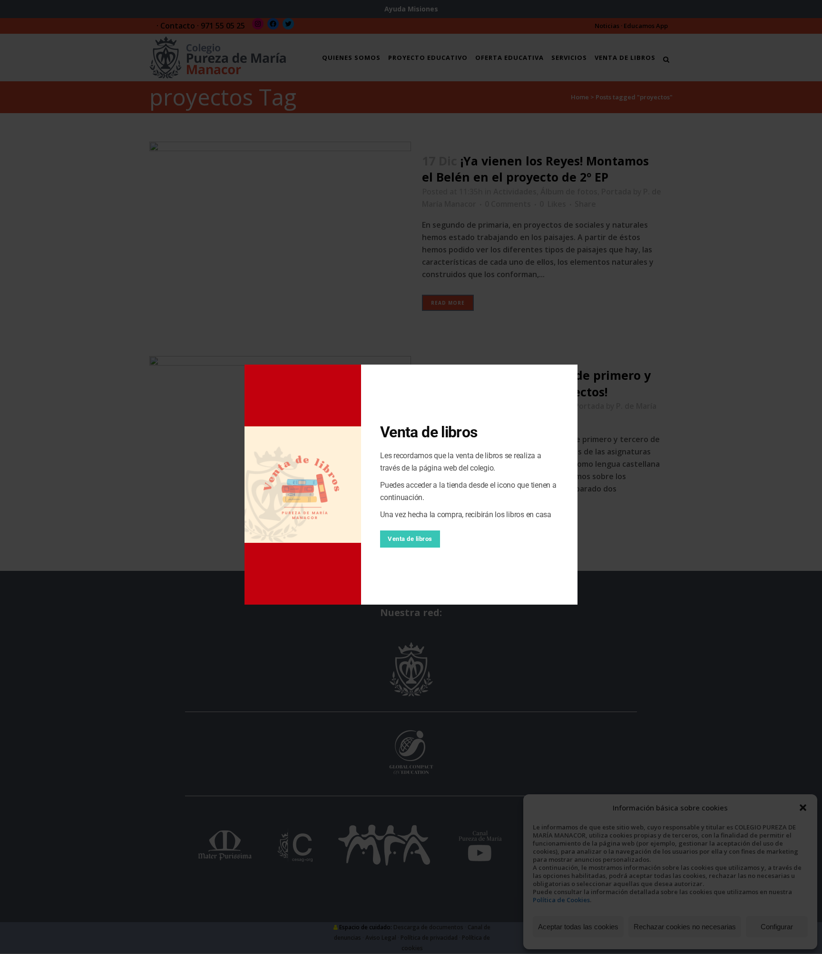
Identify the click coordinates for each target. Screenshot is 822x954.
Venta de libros (410, 538)
